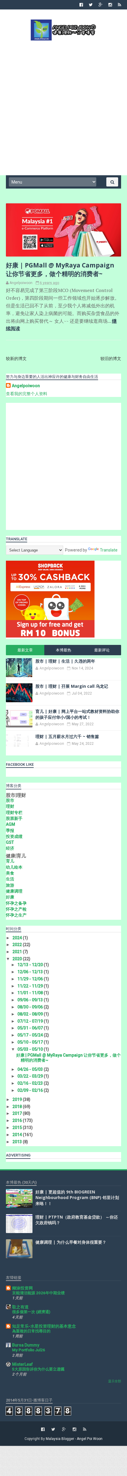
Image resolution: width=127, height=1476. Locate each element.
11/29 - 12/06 (30, 979)
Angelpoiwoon (26, 385)
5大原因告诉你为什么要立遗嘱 (38, 1369)
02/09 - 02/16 (30, 1090)
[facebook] (81, 4)
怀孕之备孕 (16, 903)
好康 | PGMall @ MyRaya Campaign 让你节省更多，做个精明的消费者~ (60, 269)
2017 (17, 1113)
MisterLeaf (22, 1364)
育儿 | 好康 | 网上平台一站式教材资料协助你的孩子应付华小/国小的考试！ (77, 714)
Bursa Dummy (25, 1345)
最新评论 (102, 650)
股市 (10, 800)
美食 (10, 873)
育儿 (10, 861)
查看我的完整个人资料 (26, 393)
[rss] (119, 4)
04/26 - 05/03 (30, 1069)
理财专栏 (14, 812)
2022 (17, 944)
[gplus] (100, 4)
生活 (10, 879)
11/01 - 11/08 (30, 992)
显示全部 (114, 1381)
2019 (17, 1099)
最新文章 (25, 650)
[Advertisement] (63, 107)
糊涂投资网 (22, 1288)
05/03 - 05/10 (30, 1049)
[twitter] (91, 4)
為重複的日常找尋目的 (31, 1331)
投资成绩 (14, 836)
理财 (10, 806)
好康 (10, 897)
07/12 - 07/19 (30, 1021)
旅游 (10, 885)
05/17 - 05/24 (30, 1035)
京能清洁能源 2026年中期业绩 (38, 1293)
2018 (17, 1106)
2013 (17, 1141)
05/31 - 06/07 (30, 1028)
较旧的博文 (110, 358)
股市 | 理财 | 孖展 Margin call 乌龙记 (71, 686)
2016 (17, 1120)
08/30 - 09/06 (30, 1007)
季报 (10, 830)
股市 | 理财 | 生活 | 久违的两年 (65, 661)
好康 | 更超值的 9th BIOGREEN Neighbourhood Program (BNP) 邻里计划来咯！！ (77, 1197)
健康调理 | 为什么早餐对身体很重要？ (70, 1242)
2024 (17, 937)
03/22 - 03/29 (30, 1076)
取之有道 (20, 1307)
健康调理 (14, 891)
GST (10, 842)
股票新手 (14, 818)
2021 (17, 951)
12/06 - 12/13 (30, 971)
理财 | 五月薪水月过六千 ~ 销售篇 (67, 736)
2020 (17, 958)
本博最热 (63, 650)
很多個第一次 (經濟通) (31, 1312)
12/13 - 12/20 (30, 964)
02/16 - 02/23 (30, 1083)
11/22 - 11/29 (30, 986)
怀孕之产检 (16, 909)
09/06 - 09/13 (30, 999)
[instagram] (110, 4)
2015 (17, 1127)
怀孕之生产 (16, 915)
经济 (10, 848)
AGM (10, 824)
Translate (109, 550)
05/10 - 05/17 (30, 1042)
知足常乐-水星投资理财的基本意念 (44, 1326)
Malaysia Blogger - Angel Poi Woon (74, 1439)
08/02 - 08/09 (30, 1014)
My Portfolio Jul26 (28, 1350)
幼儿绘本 (14, 867)
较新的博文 (16, 358)
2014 (17, 1134)
